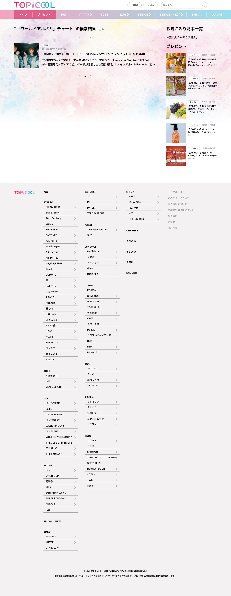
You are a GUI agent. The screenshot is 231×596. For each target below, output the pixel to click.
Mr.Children (93, 251)
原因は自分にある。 (56, 492)
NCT (131, 213)
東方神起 (133, 207)
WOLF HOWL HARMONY (59, 436)
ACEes (49, 336)
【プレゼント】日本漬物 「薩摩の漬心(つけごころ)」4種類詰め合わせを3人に (202, 85)
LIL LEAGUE (52, 431)
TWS (90, 479)
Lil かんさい (52, 319)
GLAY (90, 268)
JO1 (89, 196)
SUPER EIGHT (53, 212)
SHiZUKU (92, 368)
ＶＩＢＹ (92, 440)
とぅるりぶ (93, 401)
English (150, 5)
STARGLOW (52, 547)
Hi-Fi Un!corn (136, 218)
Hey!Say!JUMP (54, 263)
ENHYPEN (92, 451)
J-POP (89, 285)
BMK (89, 341)
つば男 (88, 224)
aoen (90, 485)
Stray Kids (135, 202)
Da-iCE (91, 329)
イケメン (131, 251)
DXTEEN (91, 207)
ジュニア (50, 348)
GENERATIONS (54, 414)
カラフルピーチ (95, 418)
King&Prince (53, 206)
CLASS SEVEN (53, 386)
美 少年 (49, 308)
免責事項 (172, 216)
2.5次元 (89, 397)
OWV (90, 318)
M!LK (48, 487)
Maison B (92, 352)
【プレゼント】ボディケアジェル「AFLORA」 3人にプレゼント (202, 132)
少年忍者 (50, 303)
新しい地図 (93, 295)
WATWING (93, 301)
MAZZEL (50, 542)
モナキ (90, 374)
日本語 (134, 5)
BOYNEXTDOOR (96, 468)
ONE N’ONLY (53, 475)
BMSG (196, 14)
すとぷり (92, 407)
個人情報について (177, 204)
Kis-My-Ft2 (52, 257)
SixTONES (51, 235)
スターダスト (94, 324)
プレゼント (44, 14)
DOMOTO (51, 274)
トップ (23, 14)
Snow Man (52, 229)
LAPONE (216, 14)
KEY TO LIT (52, 342)
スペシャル (91, 246)
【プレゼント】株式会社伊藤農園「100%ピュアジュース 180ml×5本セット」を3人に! (202, 62)
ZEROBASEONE (95, 213)
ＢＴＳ (90, 446)
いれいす (92, 412)
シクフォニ (93, 424)
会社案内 (172, 228)
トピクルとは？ (176, 192)
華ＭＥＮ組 (93, 379)
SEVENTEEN (94, 463)
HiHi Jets (51, 314)
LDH (123, 14)
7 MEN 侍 (50, 325)
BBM (89, 346)
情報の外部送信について (181, 210)
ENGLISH (131, 272)
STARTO (83, 14)
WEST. (49, 223)
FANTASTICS (53, 420)
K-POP (130, 191)
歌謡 (87, 363)
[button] (13, 14)
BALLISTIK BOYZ (55, 425)
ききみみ (131, 241)
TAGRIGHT (93, 307)
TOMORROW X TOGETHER (102, 457)
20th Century (53, 218)
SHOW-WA (93, 385)
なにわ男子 (52, 240)
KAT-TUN (51, 286)
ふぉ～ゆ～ (52, 291)
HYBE (88, 435)
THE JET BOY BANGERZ (59, 442)
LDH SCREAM (53, 403)
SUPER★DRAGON (56, 498)
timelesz (51, 269)
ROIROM (92, 290)
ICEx (48, 509)
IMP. (48, 381)
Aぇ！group (52, 252)
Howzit (50, 359)
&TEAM (91, 474)
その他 (129, 262)
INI (88, 202)
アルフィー (93, 262)
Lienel (49, 470)
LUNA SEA (92, 274)
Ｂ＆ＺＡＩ (52, 353)
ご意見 (171, 222)
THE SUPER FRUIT (97, 229)
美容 (63, 14)
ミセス (90, 256)
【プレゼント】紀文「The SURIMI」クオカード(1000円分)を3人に (202, 155)
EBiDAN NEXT (170, 14)
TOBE (104, 14)
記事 (46, 45)
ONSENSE (132, 230)
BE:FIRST (51, 536)
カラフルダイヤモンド (99, 335)
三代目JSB (51, 448)
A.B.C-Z (50, 297)
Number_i (51, 375)
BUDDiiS (50, 504)
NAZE (132, 196)
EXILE (49, 408)
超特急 (49, 481)
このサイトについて (178, 198)
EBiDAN (143, 14)
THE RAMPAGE (54, 454)
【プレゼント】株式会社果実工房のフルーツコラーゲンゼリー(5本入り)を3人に (202, 109)
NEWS (49, 331)
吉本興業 (92, 312)
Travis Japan (53, 246)
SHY (89, 235)
